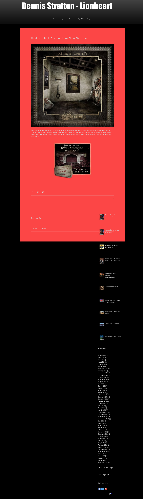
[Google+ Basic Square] (106, 489)
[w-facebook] (110, 494)
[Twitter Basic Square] (102, 489)
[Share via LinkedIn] (43, 192)
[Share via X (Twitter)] (38, 192)
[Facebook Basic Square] (99, 489)
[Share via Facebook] (32, 192)
